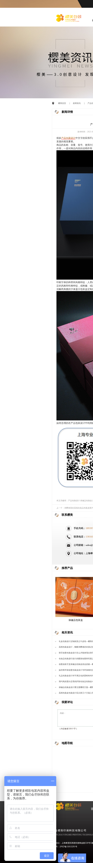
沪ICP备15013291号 (68, 847)
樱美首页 (62, 103)
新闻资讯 (77, 103)
